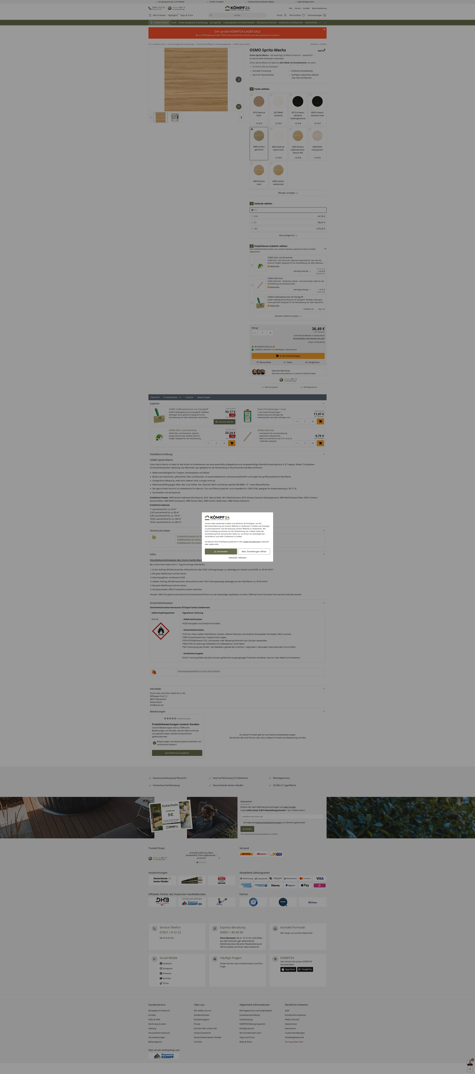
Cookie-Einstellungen (252, 541)
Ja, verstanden (221, 551)
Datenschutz (233, 557)
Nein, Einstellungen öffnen (254, 551)
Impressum (242, 557)
